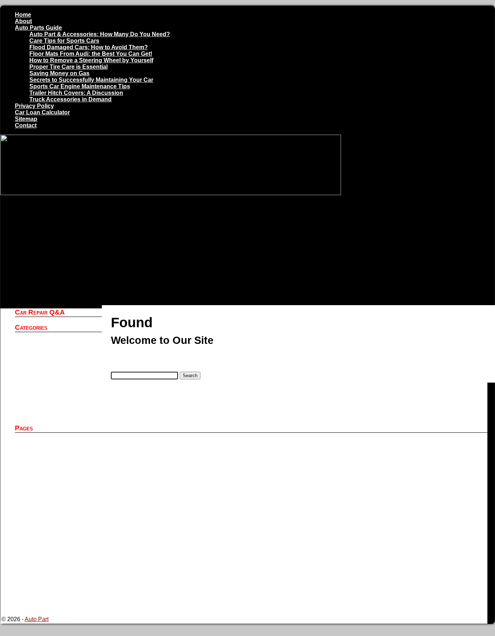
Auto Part (44, 349)
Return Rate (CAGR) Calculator (72, 599)
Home (23, 15)
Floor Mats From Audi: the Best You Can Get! (90, 54)
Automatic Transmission (62, 362)
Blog (38, 368)
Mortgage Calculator (58, 567)
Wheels (41, 407)
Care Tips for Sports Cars (64, 41)
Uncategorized (51, 401)
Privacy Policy (34, 106)
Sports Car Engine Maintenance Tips (79, 86)
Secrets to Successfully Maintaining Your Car (91, 80)
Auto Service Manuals (60, 355)
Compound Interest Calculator (70, 554)
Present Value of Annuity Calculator (77, 580)
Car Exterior (47, 381)
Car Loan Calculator (42, 112)
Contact (26, 125)
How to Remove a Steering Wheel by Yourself (91, 60)
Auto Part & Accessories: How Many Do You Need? (99, 34)
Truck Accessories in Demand (70, 99)
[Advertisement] (243, 251)
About (23, 21)
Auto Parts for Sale (56, 456)
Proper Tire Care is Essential (68, 67)
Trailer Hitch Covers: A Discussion (76, 93)
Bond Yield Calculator (60, 541)
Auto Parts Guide (38, 28)
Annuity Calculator (55, 449)
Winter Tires (47, 414)
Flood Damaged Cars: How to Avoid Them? (88, 47)
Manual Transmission (59, 394)
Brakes (41, 375)
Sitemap (26, 119)
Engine (41, 388)
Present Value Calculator (64, 573)
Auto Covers (48, 342)
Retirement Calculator (60, 593)
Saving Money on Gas (59, 73)
